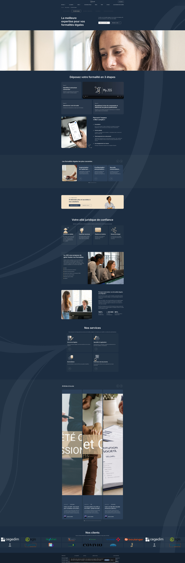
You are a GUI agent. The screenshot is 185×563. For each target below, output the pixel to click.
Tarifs (102, 4)
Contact (108, 4)
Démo (96, 4)
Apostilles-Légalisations (87, 11)
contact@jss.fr (115, 561)
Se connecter (121, 1)
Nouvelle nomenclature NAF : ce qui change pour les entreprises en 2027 (115, 168)
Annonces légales (66, 11)
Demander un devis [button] (115, 22)
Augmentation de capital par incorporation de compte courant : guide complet (84, 168)
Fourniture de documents (108, 11)
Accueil (62, 7)
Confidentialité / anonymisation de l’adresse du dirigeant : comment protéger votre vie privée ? (100, 168)
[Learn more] (80, 178)
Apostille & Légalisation (100, 342)
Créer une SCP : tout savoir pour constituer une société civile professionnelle (71, 508)
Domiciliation (98, 11)
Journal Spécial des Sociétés (118, 4)
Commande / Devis (87, 4)
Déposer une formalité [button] (103, 22)
